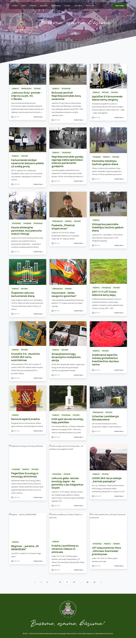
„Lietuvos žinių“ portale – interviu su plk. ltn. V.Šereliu (26, 96)
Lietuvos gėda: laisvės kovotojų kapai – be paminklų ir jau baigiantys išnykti (67, 482)
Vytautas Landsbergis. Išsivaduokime (106, 417)
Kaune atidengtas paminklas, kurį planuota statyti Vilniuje (26, 230)
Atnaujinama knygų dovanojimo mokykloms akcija (66, 357)
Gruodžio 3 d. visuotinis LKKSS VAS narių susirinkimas (25, 357)
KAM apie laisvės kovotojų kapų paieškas (67, 420)
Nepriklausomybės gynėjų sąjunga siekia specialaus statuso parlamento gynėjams (67, 161)
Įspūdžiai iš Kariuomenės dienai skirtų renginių (107, 98)
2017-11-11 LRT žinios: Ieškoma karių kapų (104, 293)
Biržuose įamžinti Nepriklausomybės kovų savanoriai (66, 96)
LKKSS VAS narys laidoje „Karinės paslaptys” (106, 479)
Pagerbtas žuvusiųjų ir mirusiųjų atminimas (25, 474)
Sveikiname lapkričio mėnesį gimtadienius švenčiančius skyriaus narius (105, 359)
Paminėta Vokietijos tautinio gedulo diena (105, 162)
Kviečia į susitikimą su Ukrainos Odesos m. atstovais (65, 549)
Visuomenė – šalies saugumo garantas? (64, 294)
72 (74, 582)
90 (88, 582)
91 (94, 582)
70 (60, 582)
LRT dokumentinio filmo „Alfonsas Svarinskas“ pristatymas (106, 551)
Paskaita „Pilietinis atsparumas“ (63, 226)
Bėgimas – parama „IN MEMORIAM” (25, 547)
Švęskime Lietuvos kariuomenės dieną (23, 294)
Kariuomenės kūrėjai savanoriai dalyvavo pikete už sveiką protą (27, 163)
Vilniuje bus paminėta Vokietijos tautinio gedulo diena (107, 227)
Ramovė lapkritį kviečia (25, 419)
